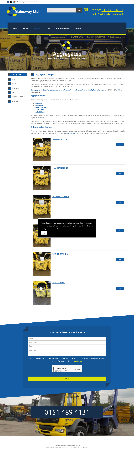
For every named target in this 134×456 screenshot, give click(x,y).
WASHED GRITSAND (60, 254)
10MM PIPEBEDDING (60, 139)
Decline (52, 233)
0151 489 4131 (112, 10)
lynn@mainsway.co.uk (113, 14)
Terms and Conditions (62, 28)
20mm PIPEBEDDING (60, 168)
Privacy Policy (69, 226)
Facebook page (35, 92)
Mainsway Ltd (35, 78)
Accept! (44, 233)
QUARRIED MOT (58, 283)
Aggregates (37, 28)
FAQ (48, 28)
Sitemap (86, 447)
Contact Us (78, 28)
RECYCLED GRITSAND (60, 197)
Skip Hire (25, 28)
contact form (88, 133)
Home (15, 28)
